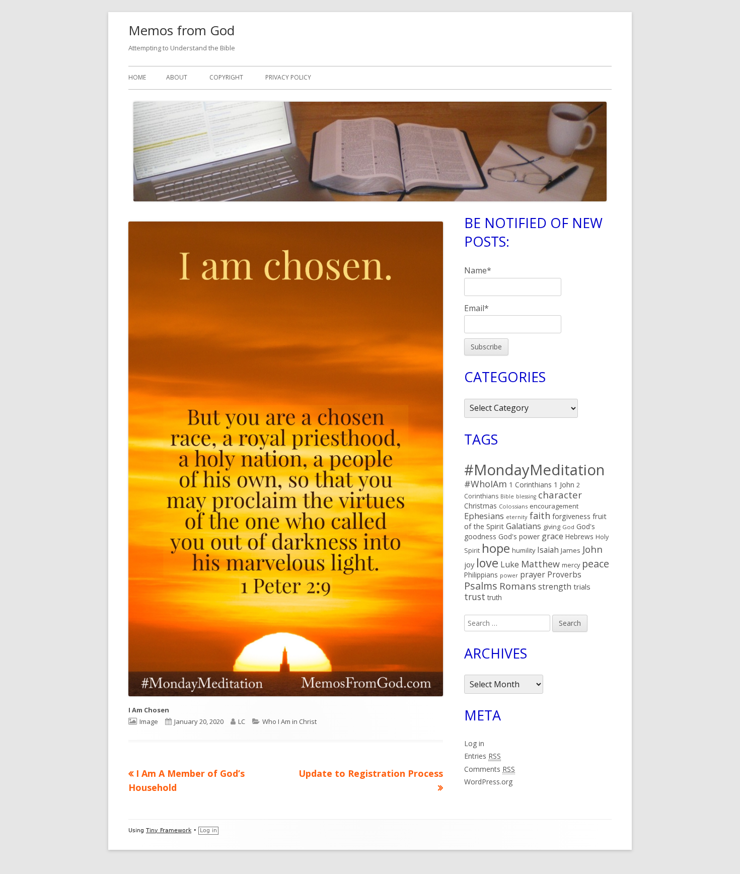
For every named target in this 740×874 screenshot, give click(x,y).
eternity (517, 517)
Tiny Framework (168, 830)
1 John (564, 484)
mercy (571, 564)
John (592, 549)
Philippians (481, 574)
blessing (526, 496)
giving (551, 526)
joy (469, 564)
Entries (482, 756)
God (568, 527)
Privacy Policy (288, 77)
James (570, 550)
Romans (517, 585)
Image (148, 721)
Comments (489, 769)
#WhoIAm (485, 484)
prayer (532, 574)
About (176, 77)
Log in (474, 743)
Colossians (513, 506)
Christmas (480, 506)
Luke (509, 564)
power (509, 575)
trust (474, 597)
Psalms (480, 586)
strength (554, 586)
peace (595, 563)
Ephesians (484, 516)
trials (581, 586)
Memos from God (181, 30)
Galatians (523, 526)
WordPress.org (488, 781)
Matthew (540, 564)
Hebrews (579, 536)
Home (137, 77)
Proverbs (564, 574)
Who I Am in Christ (289, 721)
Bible (507, 496)
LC (241, 721)
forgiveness (571, 516)
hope (496, 548)
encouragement (554, 506)
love (487, 563)
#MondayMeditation (534, 470)
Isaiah (548, 549)
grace (552, 536)
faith (540, 515)
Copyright (226, 77)
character (560, 494)
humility (523, 550)
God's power (519, 536)
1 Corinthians (530, 484)
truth (494, 597)
